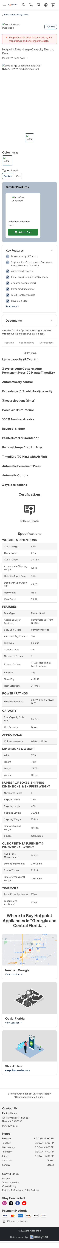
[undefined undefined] (23, 207)
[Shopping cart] (53, 4)
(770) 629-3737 (10, 1125)
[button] (29, 137)
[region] (29, 215)
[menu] (4, 5)
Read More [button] (11, 306)
